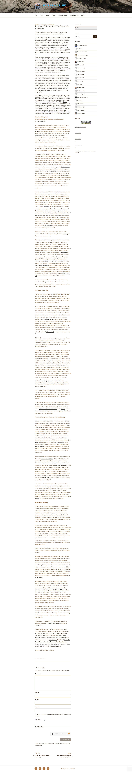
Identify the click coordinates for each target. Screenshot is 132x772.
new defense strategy (47, 458)
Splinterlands (53, 640)
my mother (67, 49)
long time (37, 97)
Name (37, 692)
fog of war (40, 296)
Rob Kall (79, 84)
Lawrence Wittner (81, 55)
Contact (47, 15)
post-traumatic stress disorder (48, 409)
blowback (57, 394)
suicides (63, 409)
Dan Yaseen (79, 90)
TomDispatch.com (56, 32)
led (49, 72)
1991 (55, 590)
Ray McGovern (78, 139)
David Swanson (80, 45)
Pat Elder (79, 81)
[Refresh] (45, 720)
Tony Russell (80, 74)
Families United (78, 133)
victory (37, 498)
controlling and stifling (41, 265)
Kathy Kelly (79, 77)
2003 (61, 590)
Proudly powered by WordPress (68, 768)
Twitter (51, 629)
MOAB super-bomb (52, 171)
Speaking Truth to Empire (80, 127)
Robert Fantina (80, 71)
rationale (64, 365)
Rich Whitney (80, 110)
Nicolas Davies (80, 68)
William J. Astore (41, 121)
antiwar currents (39, 70)
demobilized (63, 252)
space (64, 450)
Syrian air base (65, 167)
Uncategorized (41, 658)
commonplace (46, 68)
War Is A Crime (54, 5)
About (41, 15)
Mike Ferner (79, 64)
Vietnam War (38, 590)
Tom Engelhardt (50, 24)
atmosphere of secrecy (50, 261)
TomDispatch (53, 623)
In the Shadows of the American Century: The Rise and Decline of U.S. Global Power (52, 633)
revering (52, 259)
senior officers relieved (47, 319)
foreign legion (38, 92)
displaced (37, 131)
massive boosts (47, 382)
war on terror (48, 225)
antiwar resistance (61, 465)
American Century (41, 39)
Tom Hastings (80, 94)
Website (37, 707)
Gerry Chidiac (80, 113)
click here (61, 34)
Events (82, 15)
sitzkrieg (65, 234)
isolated (49, 192)
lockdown (44, 202)
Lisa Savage (80, 61)
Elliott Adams (80, 107)
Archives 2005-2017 (62, 15)
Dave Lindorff (80, 58)
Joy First (79, 100)
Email (37, 699)
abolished (44, 98)
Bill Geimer (79, 103)
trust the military (65, 558)
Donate (53, 15)
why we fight (50, 332)
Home (36, 15)
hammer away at (39, 446)
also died (59, 217)
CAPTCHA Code (39, 727)
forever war (38, 135)
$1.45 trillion (46, 477)
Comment (38, 673)
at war (51, 47)
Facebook (64, 629)
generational (39, 386)
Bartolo (79, 48)
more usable (60, 442)
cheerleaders (45, 206)
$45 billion (47, 471)
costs (36, 267)
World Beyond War (74, 15)
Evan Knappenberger (82, 97)
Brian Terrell (80, 87)
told (43, 223)
